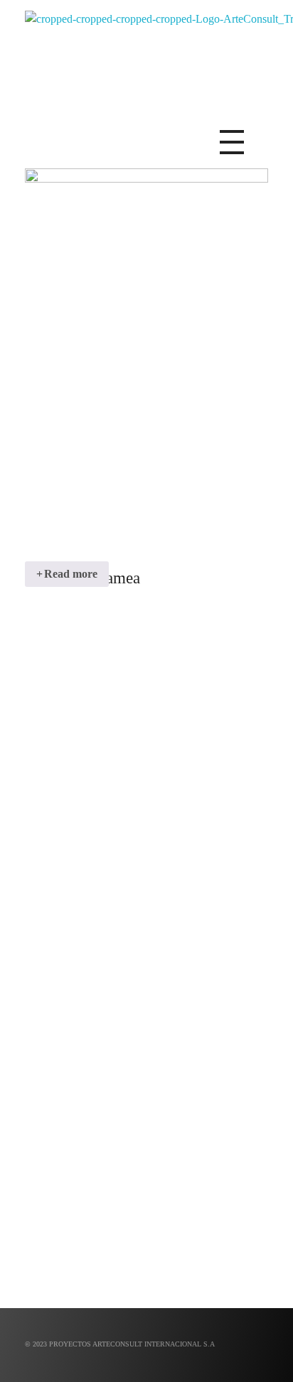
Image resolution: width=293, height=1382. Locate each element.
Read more (70, 574)
